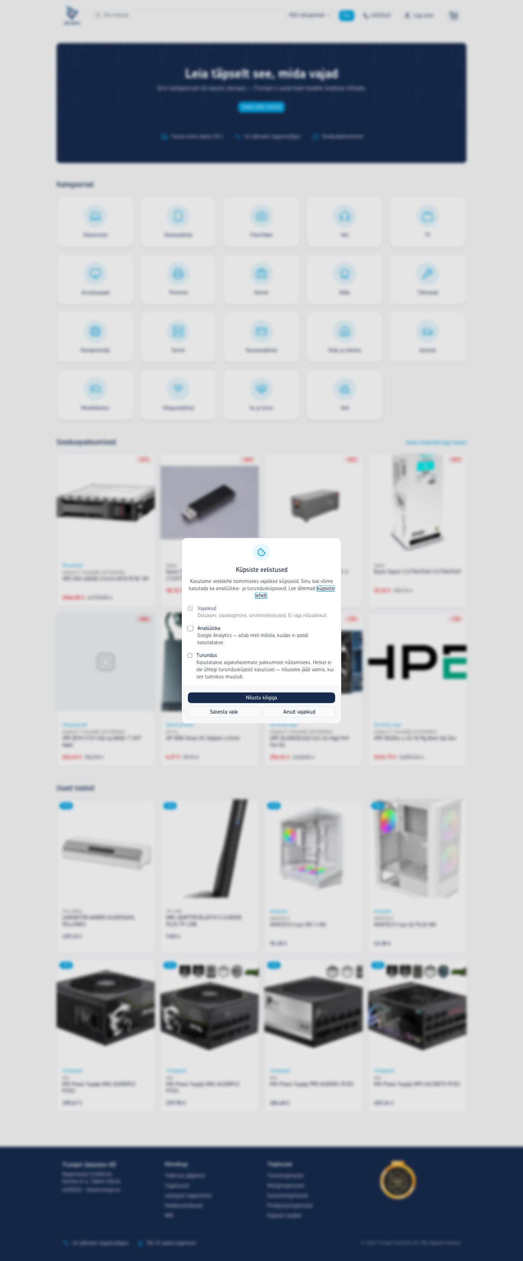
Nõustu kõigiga (261, 697)
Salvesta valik (224, 711)
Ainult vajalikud (299, 711)
